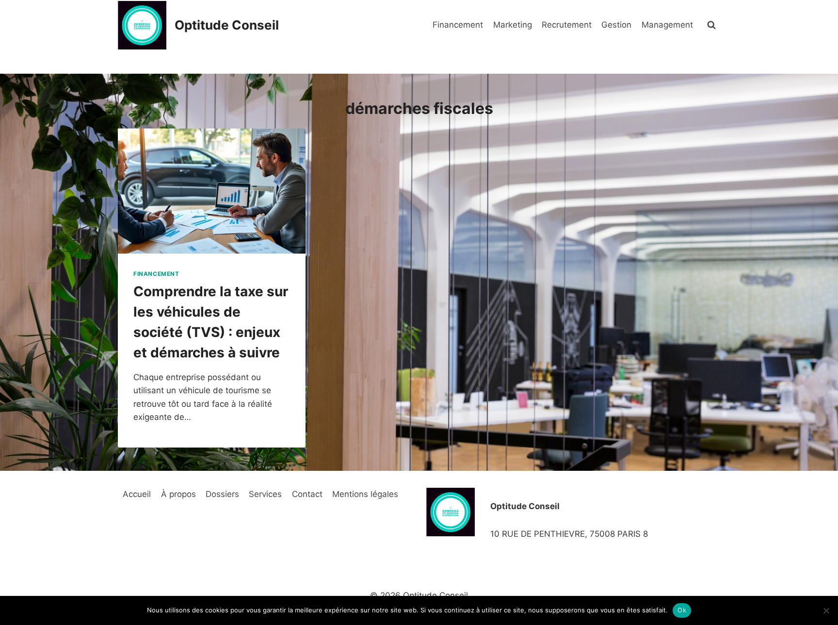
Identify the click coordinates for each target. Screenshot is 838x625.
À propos (178, 494)
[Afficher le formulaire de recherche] (711, 25)
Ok (681, 610)
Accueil (137, 494)
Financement (458, 25)
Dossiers (222, 494)
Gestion (616, 25)
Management (667, 25)
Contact (307, 494)
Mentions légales (365, 494)
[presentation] (212, 191)
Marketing (512, 25)
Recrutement (567, 25)
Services (265, 494)
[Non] (826, 610)
